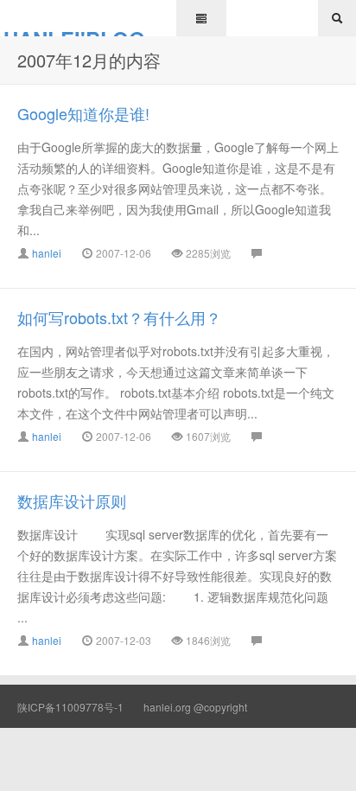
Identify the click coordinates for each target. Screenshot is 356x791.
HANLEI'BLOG (74, 30)
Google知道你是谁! (83, 113)
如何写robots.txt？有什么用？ (119, 317)
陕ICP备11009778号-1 (70, 706)
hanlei (46, 253)
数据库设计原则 (71, 500)
